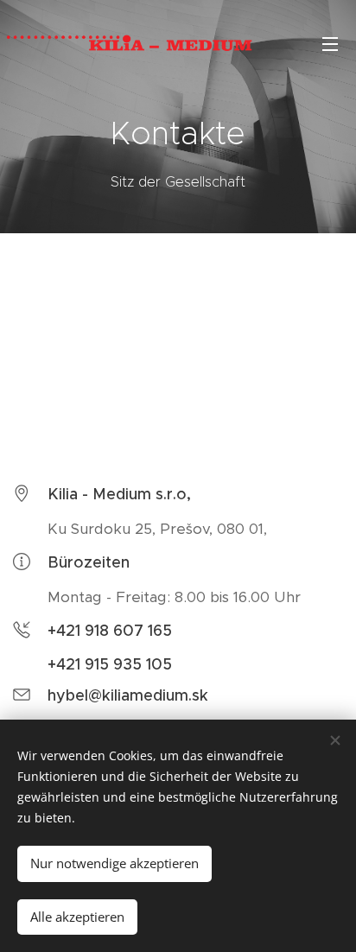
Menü (330, 43)
